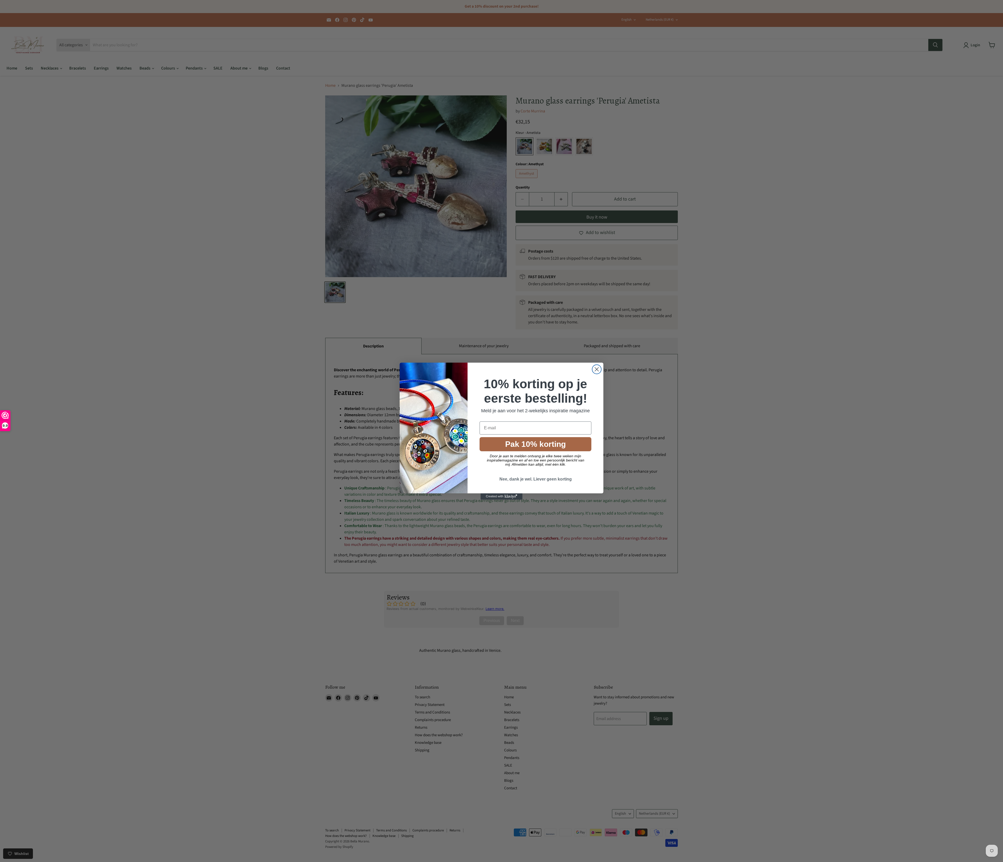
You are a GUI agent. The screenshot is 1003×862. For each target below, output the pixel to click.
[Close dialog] (596, 369)
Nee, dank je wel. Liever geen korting (535, 479)
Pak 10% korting (535, 444)
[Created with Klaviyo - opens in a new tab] (501, 496)
